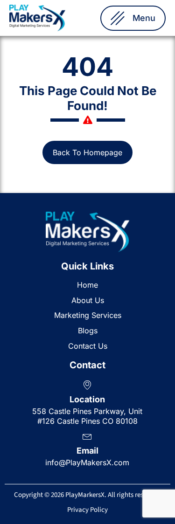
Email (87, 450)
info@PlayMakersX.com (87, 462)
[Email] (87, 436)
